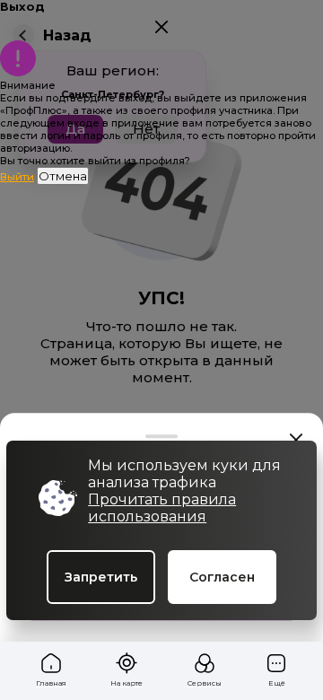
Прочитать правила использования (162, 508)
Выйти (17, 177)
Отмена (63, 176)
